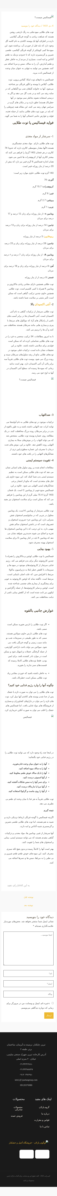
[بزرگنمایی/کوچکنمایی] (54, 1190)
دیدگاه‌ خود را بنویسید (31, 25)
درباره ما (45, 1113)
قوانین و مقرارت (41, 1120)
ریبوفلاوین (49, 236)
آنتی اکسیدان (42, 304)
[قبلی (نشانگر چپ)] (54, 1194)
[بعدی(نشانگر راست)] (48, 1194)
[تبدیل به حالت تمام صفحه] (48, 1190)
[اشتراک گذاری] (42, 1190)
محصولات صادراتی (18, 1108)
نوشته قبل (28, 897)
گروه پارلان (44, 1107)
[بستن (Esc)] (35, 1190)
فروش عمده (17, 1116)
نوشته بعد (28, 905)
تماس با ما (44, 1126)
